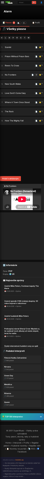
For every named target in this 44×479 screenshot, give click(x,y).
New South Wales (13, 84)
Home (8, 443)
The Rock (9, 111)
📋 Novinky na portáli (16, 449)
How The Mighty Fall (14, 120)
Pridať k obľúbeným (10, 179)
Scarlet (8, 47)
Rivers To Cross (12, 65)
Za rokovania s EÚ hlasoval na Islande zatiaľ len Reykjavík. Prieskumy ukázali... (21, 464)
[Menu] (2, 2)
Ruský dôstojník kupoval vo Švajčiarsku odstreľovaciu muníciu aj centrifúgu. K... (18, 469)
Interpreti (17, 443)
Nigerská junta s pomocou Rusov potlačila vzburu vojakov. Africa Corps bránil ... (22, 475)
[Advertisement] (22, 150)
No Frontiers (10, 75)
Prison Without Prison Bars (17, 56)
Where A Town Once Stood (17, 102)
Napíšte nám (34, 446)
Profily (26, 443)
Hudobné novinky (19, 446)
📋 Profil (36, 23)
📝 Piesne (14, 23)
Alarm (8, 11)
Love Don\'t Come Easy (15, 93)
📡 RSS (31, 449)
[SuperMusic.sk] (9, 2)
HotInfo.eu (19, 460)
